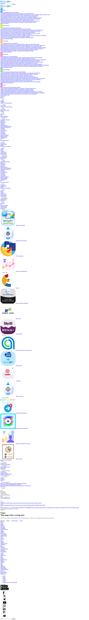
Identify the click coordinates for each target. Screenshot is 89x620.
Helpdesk (2, 531)
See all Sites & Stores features (6, 67)
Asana (1, 553)
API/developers (3, 568)
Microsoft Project (3, 559)
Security (4, 580)
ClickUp (2, 554)
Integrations (2, 208)
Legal (4, 575)
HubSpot (2, 558)
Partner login (2, 573)
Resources (2, 546)
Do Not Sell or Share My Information (10, 582)
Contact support (3, 534)
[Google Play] (4, 589)
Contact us (2, 526)
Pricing (1, 97)
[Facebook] (3, 593)
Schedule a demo (3, 535)
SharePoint (2, 561)
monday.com (2, 555)
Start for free (2, 3)
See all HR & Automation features (7, 82)
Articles (1, 541)
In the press (2, 527)
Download (2, 549)
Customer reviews (3, 543)
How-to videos (3, 533)
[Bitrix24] (5, 2)
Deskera (2, 560)
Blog (1, 540)
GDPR (4, 579)
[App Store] (4, 587)
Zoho (1, 556)
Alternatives (2, 544)
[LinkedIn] (4, 610)
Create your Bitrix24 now (5, 498)
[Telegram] (4, 600)
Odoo (1, 562)
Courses (2, 538)
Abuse (4, 581)
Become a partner (3, 572)
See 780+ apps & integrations (6, 459)
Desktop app (2, 567)
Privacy (4, 578)
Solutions (2, 542)
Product (1, 522)
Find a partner (3, 571)
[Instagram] (4, 606)
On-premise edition (4, 548)
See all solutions (3, 207)
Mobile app (2, 566)
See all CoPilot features (4, 94)
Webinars (2, 532)
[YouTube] (4, 603)
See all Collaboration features (6, 51)
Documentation (3, 551)
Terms (4, 576)
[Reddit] (4, 616)
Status (1, 536)
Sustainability (3, 528)
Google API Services (4, 569)
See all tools (2, 95)
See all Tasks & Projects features (6, 38)
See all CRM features (4, 23)
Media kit (2, 525)
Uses (1, 545)
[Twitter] (4, 597)
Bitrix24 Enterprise (4, 529)
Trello (1, 557)
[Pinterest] (4, 613)
